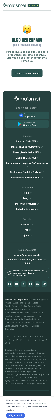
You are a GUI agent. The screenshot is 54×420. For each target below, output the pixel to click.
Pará (41, 312)
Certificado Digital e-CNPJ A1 (26, 172)
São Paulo (25, 326)
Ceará (35, 303)
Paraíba (8, 316)
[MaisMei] (27, 98)
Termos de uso (40, 403)
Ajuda (26, 235)
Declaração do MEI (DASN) (26, 146)
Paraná (17, 316)
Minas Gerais (31, 312)
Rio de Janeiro (11, 319)
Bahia (27, 303)
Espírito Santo (27, 306)
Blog (26, 198)
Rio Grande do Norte (30, 319)
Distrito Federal (12, 306)
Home (26, 192)
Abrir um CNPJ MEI (26, 141)
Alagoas (42, 299)
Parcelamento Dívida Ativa (26, 177)
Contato (26, 224)
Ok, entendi (15, 415)
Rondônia (28, 322)
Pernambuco (28, 316)
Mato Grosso (22, 309)
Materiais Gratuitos (26, 203)
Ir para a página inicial (27, 73)
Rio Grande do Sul (13, 322)
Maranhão (9, 309)
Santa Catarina (11, 326)
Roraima (38, 322)
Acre (34, 299)
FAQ (26, 230)
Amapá (8, 303)
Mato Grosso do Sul (14, 312)
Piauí (39, 316)
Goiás (38, 306)
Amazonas (18, 303)
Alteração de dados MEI (26, 152)
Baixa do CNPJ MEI (26, 157)
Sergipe (35, 326)
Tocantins (9, 329)
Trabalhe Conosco (26, 209)
